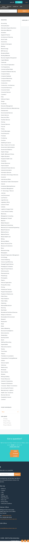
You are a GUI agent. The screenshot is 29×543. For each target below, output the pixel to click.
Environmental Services (7, 113)
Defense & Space (5, 99)
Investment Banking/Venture (8, 186)
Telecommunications (6, 346)
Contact (3, 490)
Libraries (3, 207)
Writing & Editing (5, 376)
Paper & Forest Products (7, 269)
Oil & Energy (4, 257)
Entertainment (4, 110)
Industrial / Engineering (6, 381)
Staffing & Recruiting (6, 342)
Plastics (3, 280)
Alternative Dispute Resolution (8, 28)
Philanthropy (4, 275)
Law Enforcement (5, 195)
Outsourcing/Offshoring (7, 262)
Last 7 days (7, 421)
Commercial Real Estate (7, 69)
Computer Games (5, 74)
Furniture (3, 140)
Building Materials (5, 55)
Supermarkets (4, 344)
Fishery (3, 129)
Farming (3, 122)
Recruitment (5, 12)
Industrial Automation (6, 170)
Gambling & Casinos (6, 142)
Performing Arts (5, 271)
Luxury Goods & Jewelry (7, 211)
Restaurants (4, 321)
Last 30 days (8, 423)
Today (6, 419)
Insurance (3, 177)
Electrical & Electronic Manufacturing (10, 108)
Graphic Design (5, 152)
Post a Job (3, 500)
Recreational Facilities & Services (9, 312)
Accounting (4, 23)
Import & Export (5, 165)
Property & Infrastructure (7, 294)
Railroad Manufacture (6, 305)
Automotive (4, 41)
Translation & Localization (7, 356)
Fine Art (3, 126)
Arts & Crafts (4, 39)
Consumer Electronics (6, 87)
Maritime (3, 220)
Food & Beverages (5, 131)
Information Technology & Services (9, 175)
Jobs (21, 6)
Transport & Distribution (7, 383)
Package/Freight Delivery (7, 264)
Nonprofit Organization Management (10, 255)
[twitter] (28, 541)
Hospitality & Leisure (6, 397)
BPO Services (4, 51)
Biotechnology (4, 48)
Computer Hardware (6, 76)
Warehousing (4, 367)
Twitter (15, 451)
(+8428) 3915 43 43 (6, 515)
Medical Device (5, 232)
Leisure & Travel (5, 204)
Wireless (3, 374)
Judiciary (3, 193)
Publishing (3, 303)
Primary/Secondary (5, 285)
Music (2, 248)
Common (3, 399)
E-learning (3, 103)
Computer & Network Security (8, 71)
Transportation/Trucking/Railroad (9, 358)
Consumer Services (6, 92)
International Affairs (6, 179)
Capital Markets (5, 60)
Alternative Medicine (6, 30)
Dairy (2, 97)
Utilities (3, 360)
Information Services (6, 172)
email (12, 445)
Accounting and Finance (7, 388)
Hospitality (3, 161)
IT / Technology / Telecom (7, 191)
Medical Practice (5, 234)
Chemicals (3, 62)
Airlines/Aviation (5, 25)
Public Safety (4, 301)
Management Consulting (7, 216)
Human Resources (5, 163)
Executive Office (5, 117)
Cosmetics (3, 94)
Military (3, 239)
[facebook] (22, 541)
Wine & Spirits (4, 372)
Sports (2, 340)
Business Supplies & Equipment (9, 58)
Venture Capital (5, 363)
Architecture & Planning (7, 37)
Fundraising (4, 138)
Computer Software (6, 80)
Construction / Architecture (7, 85)
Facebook (15, 453)
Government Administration (8, 147)
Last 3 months (8, 425)
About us (9, 6)
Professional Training (6, 289)
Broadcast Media (5, 53)
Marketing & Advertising (7, 225)
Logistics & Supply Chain (7, 209)
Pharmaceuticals (5, 273)
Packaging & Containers (7, 266)
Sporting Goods (5, 337)
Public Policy (4, 296)
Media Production (5, 230)
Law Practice (4, 197)
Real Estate (4, 310)
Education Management (7, 106)
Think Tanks (4, 351)
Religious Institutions (6, 314)
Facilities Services (5, 119)
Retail (2, 324)
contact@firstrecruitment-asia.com (8, 519)
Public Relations (5, 298)
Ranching (3, 308)
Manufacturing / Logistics (7, 390)
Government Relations (6, 149)
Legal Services (4, 200)
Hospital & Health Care (6, 158)
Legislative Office (5, 202)
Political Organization (6, 282)
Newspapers (4, 252)
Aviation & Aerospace (6, 44)
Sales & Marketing (5, 328)
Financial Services (5, 124)
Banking (3, 46)
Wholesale (3, 369)
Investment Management (7, 188)
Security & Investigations (7, 330)
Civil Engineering (5, 67)
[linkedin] (25, 541)
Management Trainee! (6, 218)
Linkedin (15, 456)
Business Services (5, 395)
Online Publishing (5, 259)
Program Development (6, 291)
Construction (4, 83)
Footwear (3, 136)
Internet (3, 184)
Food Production (5, 133)
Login (2, 494)
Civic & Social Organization (7, 64)
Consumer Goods (5, 90)
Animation (3, 32)
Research (3, 319)
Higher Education (5, 156)
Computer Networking (6, 78)
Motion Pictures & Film (6, 243)
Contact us (15, 6)
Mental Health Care (6, 236)
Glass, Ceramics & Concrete (8, 145)
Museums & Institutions (6, 246)
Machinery (3, 213)
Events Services (5, 115)
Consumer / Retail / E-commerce (9, 385)
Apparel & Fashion (5, 35)
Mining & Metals (5, 241)
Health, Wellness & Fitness (7, 154)
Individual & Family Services (8, 168)
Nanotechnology (5, 250)
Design (3, 101)
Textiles (3, 349)
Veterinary (3, 365)
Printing (3, 287)
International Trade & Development (9, 181)
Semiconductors (5, 333)
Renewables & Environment (8, 317)
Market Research (5, 223)
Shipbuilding (4, 335)
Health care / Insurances (7, 392)
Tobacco (3, 353)
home (3, 6)
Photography (4, 278)
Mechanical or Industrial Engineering (10, 227)
